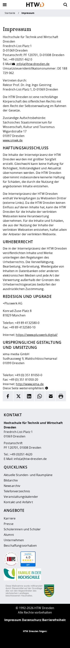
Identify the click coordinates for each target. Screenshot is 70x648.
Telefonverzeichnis (17, 491)
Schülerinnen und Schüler (22, 529)
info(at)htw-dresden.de (32, 64)
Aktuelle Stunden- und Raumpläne (28, 475)
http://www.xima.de (30, 384)
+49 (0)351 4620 (21, 454)
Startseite (10, 12)
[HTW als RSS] (20, 638)
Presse (8, 524)
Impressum (12, 620)
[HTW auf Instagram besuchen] (27, 638)
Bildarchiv (11, 480)
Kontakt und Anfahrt (18, 502)
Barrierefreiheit (54, 620)
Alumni (9, 535)
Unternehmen (14, 540)
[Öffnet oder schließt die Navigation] (4, 4)
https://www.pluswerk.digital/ (36, 335)
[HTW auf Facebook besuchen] (42, 638)
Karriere (9, 518)
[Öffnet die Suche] (65, 4)
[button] (46, 388)
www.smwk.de (13, 140)
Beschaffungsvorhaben (20, 545)
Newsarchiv (12, 486)
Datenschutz (31, 620)
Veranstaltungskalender (21, 497)
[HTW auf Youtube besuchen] (50, 638)
